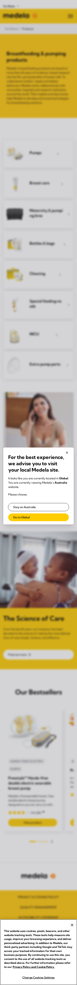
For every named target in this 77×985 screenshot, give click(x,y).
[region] (38, 952)
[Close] (72, 925)
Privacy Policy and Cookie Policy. (34, 966)
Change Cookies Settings (38, 977)
